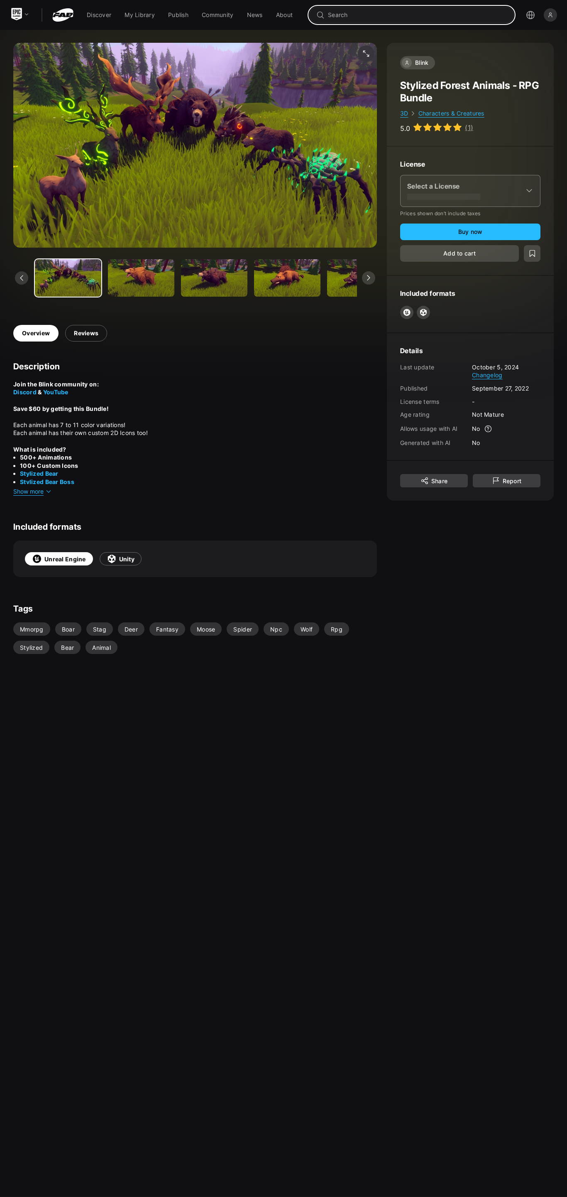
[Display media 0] (68, 278)
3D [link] (404, 113)
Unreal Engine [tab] (65, 559)
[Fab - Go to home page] (62, 15)
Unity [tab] (126, 559)
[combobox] (417, 15)
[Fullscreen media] (366, 53)
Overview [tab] (36, 333)
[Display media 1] (141, 278)
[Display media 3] (287, 278)
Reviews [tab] (86, 333)
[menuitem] (99, 15)
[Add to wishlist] (532, 253)
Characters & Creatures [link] (451, 113)
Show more (28, 491)
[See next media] (368, 278)
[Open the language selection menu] (530, 15)
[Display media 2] (214, 278)
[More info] (489, 429)
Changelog (487, 375)
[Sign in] (550, 15)
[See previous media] (21, 278)
